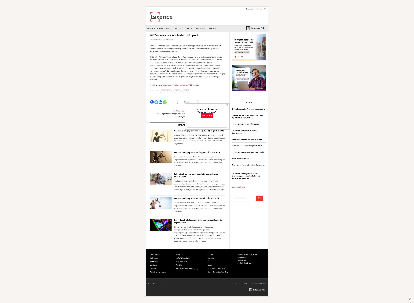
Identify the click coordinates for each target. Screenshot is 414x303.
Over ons (153, 268)
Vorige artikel (180, 111)
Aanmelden (207, 115)
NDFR (178, 255)
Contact (259, 9)
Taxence (164, 17)
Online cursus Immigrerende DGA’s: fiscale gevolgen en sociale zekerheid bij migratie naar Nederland (246, 176)
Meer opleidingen (238, 187)
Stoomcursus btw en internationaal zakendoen (248, 165)
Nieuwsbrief (249, 9)
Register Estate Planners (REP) (187, 268)
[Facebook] (152, 102)
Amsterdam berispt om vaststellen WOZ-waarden (181, 85)
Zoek (260, 198)
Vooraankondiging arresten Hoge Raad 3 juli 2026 (196, 198)
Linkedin (211, 258)
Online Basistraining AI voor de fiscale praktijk (248, 109)
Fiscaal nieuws (165, 91)
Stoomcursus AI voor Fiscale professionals (247, 146)
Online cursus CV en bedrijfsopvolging (245, 124)
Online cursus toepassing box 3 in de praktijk (248, 152)
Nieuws (177, 91)
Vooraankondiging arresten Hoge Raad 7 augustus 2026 (199, 131)
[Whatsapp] (165, 102)
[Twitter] (156, 102)
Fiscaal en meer (181, 262)
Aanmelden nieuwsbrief (216, 268)
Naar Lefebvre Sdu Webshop (218, 272)
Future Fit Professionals (240, 159)
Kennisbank (154, 262)
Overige (186, 91)
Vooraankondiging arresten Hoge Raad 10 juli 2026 (197, 153)
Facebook (211, 265)
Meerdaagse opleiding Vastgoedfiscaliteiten (247, 139)
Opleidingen (154, 258)
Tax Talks (179, 265)
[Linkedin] (160, 102)
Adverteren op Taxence (158, 272)
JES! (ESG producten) (184, 258)
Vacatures (153, 265)
